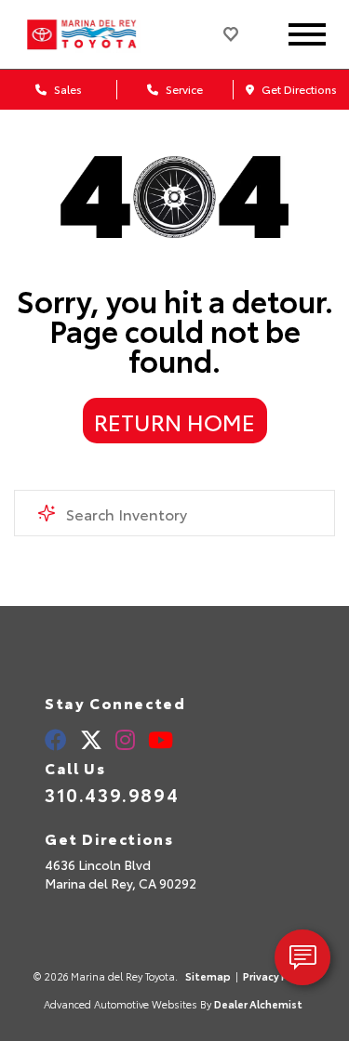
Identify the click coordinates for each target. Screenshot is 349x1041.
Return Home (174, 421)
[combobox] (174, 513)
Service (183, 89)
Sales (66, 89)
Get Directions (298, 89)
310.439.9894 (112, 793)
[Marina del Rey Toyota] (98, 34)
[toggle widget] (302, 957)
